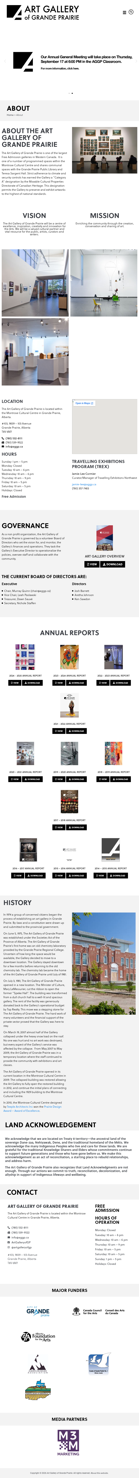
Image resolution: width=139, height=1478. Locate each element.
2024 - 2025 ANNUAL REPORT (25, 675)
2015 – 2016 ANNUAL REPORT (69, 868)
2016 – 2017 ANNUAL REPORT (28, 868)
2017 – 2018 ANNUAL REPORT (69, 820)
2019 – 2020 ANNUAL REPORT (69, 772)
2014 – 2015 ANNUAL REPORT (111, 868)
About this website (99, 1473)
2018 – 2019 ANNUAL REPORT (114, 772)
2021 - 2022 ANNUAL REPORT (69, 724)
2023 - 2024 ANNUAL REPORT (69, 675)
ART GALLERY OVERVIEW (104, 556)
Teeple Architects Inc (20, 1106)
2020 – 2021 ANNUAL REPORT (25, 772)
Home (10, 115)
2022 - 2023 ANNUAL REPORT (113, 675)
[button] (124, 12)
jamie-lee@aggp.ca (84, 484)
